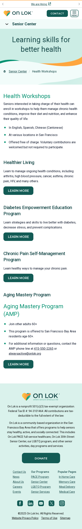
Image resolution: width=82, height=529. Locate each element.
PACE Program (40, 476)
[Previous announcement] (3, 4)
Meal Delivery (67, 486)
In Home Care (67, 476)
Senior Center (24, 24)
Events (17, 491)
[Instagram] (62, 503)
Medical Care (67, 491)
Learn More (18, 278)
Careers (17, 486)
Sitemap (65, 518)
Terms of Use (49, 518)
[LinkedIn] (30, 503)
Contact (57, 13)
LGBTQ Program (41, 486)
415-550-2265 (43, 348)
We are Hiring (39, 4)
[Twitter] (51, 503)
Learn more (18, 191)
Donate (41, 458)
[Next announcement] (79, 4)
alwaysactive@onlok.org (25, 353)
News (16, 476)
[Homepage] (18, 13)
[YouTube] (41, 503)
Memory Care (67, 481)
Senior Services (40, 491)
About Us (18, 481)
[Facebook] (20, 503)
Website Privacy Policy (25, 518)
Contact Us (19, 471)
